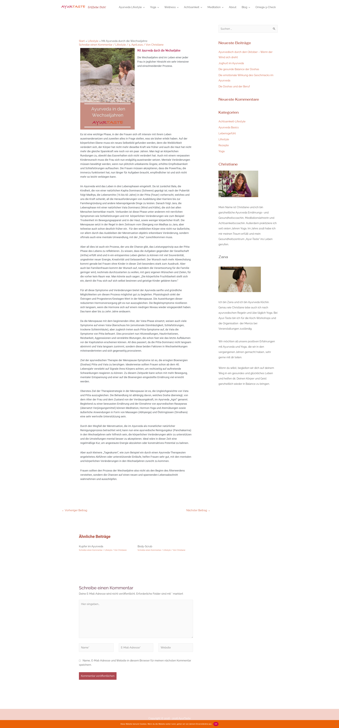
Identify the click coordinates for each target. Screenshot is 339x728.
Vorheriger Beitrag (74, 510)
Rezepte (223, 145)
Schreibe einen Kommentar (95, 44)
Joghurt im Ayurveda (231, 63)
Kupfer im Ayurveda (91, 546)
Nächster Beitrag (198, 510)
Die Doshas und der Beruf (234, 86)
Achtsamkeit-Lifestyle (232, 121)
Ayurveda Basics (228, 127)
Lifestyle (120, 44)
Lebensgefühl (227, 133)
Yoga (221, 151)
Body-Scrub (145, 546)
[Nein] (335, 724)
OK (216, 724)
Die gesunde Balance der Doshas (238, 69)
